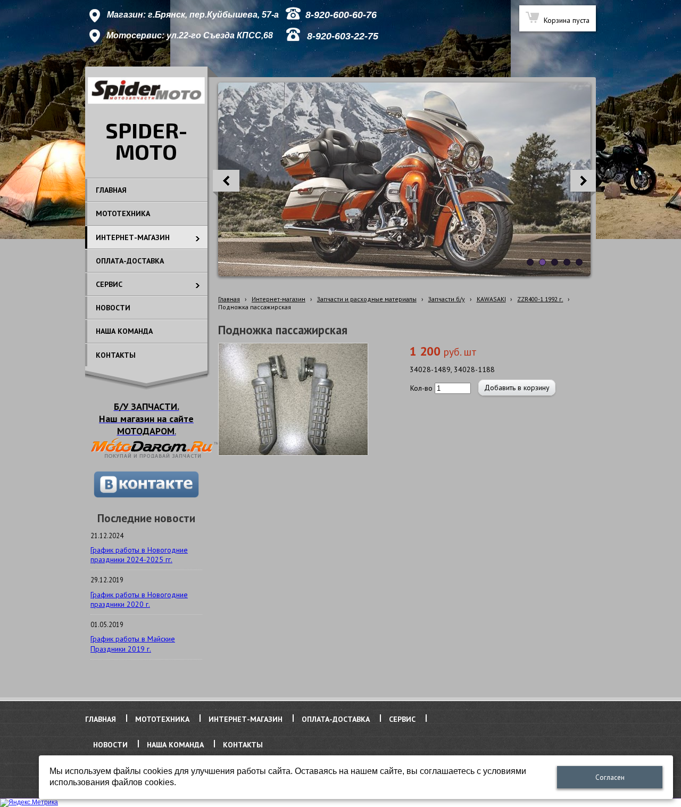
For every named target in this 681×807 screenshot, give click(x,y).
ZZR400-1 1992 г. (540, 299)
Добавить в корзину (517, 387)
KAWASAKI (491, 299)
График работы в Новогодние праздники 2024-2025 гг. (139, 554)
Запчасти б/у (446, 299)
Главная (229, 299)
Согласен (610, 777)
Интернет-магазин (278, 299)
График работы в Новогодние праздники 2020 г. (139, 599)
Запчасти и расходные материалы (367, 299)
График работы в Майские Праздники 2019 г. (132, 643)
